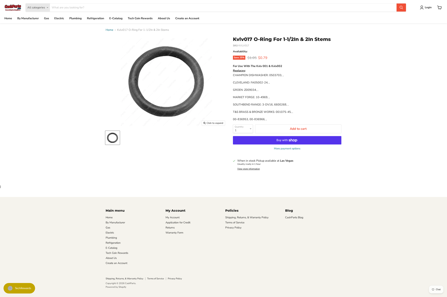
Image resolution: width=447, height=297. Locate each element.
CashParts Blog (294, 217)
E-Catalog (116, 18)
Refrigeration (95, 18)
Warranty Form (174, 232)
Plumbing (75, 18)
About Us (164, 18)
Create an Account (187, 18)
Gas (46, 18)
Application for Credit (178, 222)
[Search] (401, 7)
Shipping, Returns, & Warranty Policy (247, 217)
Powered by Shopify (116, 287)
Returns (170, 227)
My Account (172, 217)
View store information (248, 169)
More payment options (287, 148)
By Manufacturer (28, 18)
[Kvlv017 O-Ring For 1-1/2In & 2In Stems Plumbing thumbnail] (112, 138)
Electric (59, 18)
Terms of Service (234, 222)
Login (428, 7)
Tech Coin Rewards (140, 18)
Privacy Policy (233, 227)
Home (8, 18)
